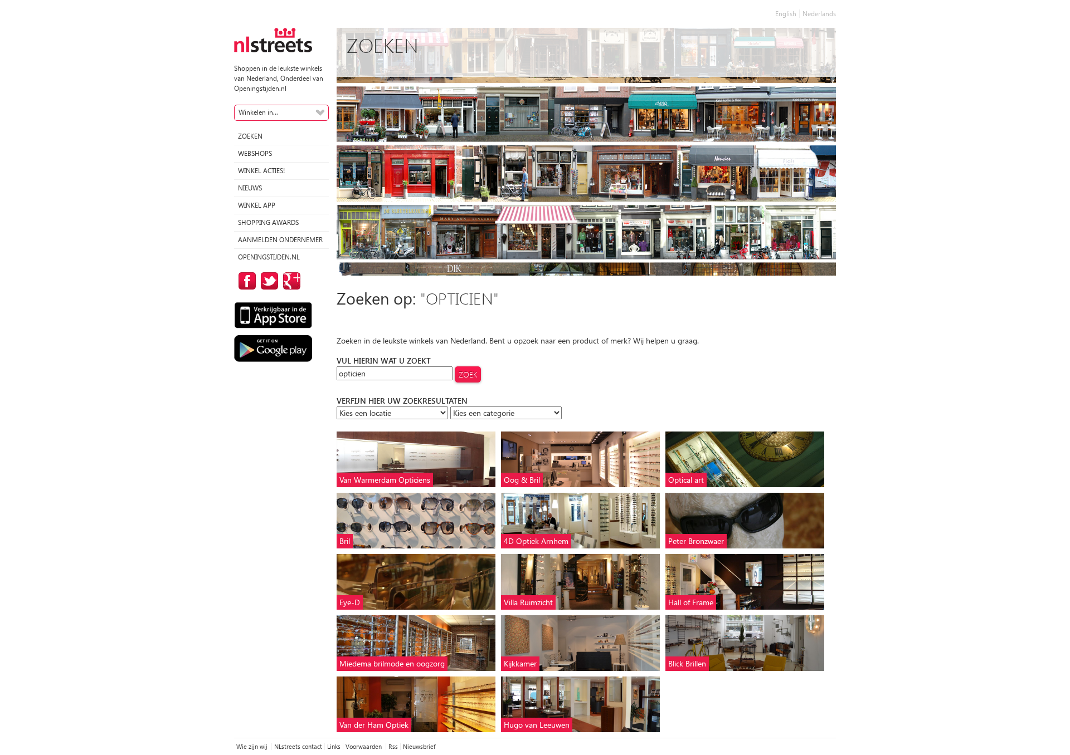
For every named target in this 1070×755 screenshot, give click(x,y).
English (785, 13)
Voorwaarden (364, 746)
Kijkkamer (520, 663)
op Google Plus (290, 281)
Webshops (255, 153)
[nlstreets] (273, 39)
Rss (393, 746)
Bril (344, 541)
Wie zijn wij (252, 746)
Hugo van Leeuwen (537, 724)
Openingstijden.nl (269, 257)
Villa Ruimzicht (528, 602)
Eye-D (349, 602)
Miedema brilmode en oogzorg (392, 663)
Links (334, 746)
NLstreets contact (298, 746)
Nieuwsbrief (419, 746)
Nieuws (250, 188)
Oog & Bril (522, 479)
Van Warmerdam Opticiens (384, 479)
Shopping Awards (268, 222)
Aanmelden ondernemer (280, 240)
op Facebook (245, 281)
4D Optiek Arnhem (536, 541)
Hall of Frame (690, 602)
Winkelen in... (258, 112)
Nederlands (819, 13)
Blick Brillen (687, 663)
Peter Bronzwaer (696, 541)
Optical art (686, 479)
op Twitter (267, 281)
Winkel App (256, 205)
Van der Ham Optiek (373, 724)
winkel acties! (261, 170)
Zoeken (250, 136)
